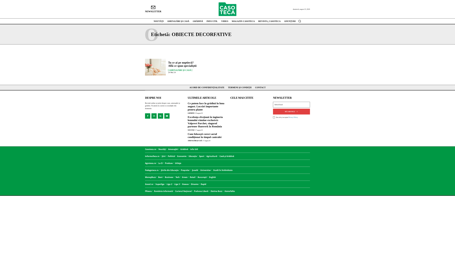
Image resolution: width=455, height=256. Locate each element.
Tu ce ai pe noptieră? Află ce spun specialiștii (182, 64)
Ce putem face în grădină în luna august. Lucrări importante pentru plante (206, 106)
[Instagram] (154, 116)
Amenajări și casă (180, 70)
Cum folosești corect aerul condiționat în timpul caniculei (204, 136)
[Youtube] (167, 116)
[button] (300, 21)
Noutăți (191, 130)
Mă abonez (290, 111)
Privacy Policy (293, 117)
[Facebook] (147, 116)
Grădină (191, 113)
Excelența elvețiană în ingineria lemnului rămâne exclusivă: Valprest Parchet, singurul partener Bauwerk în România (205, 122)
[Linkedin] (160, 116)
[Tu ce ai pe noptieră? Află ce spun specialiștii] (155, 67)
